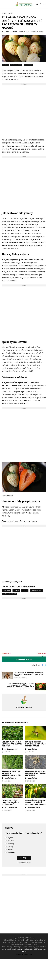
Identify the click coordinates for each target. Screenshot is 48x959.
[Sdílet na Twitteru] (45, 665)
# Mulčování (6, 590)
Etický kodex (38, 949)
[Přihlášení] (37, 4)
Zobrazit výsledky (24, 862)
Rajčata (10, 838)
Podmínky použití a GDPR (25, 949)
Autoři (14, 949)
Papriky (11, 841)
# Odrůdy (16, 590)
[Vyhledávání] (40, 4)
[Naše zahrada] (24, 4)
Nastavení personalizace (24, 954)
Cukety (10, 847)
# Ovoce (25, 590)
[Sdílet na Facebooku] (42, 665)
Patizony (11, 844)
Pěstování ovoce (16, 65)
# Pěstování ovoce (36, 590)
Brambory (11, 852)
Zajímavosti (28, 65)
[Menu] (44, 4)
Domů (4, 949)
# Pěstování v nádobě (9, 594)
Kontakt (9, 949)
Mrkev (10, 850)
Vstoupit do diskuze (24, 659)
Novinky (5, 65)
